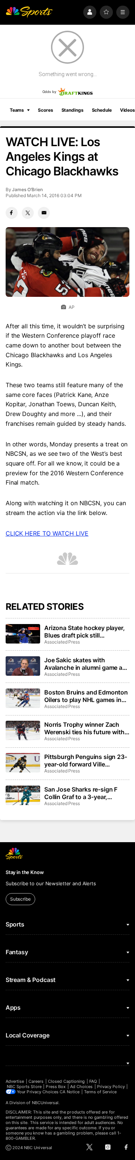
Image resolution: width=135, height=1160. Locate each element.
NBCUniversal (45, 1102)
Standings (73, 110)
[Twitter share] (28, 213)
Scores (45, 110)
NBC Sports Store (24, 1086)
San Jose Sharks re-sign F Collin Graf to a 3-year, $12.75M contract (80, 793)
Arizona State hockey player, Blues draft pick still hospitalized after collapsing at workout (84, 631)
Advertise (15, 1081)
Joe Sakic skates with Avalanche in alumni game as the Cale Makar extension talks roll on (85, 663)
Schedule (102, 110)
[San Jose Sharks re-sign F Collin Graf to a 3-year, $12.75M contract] (23, 795)
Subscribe (20, 899)
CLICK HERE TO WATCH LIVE (47, 533)
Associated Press (62, 642)
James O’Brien (27, 189)
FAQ (93, 1081)
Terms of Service (100, 1091)
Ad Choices (81, 1086)
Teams (17, 110)
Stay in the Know (25, 872)
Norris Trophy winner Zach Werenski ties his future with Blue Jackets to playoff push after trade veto (84, 728)
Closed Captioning (66, 1081)
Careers (36, 1081)
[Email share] (44, 213)
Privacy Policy (111, 1086)
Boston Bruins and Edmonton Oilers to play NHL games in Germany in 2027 (86, 696)
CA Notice (70, 1091)
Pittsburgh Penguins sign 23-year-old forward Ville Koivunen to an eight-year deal (85, 760)
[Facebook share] (12, 213)
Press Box (56, 1086)
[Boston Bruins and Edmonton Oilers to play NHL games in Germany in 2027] (23, 698)
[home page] (29, 12)
